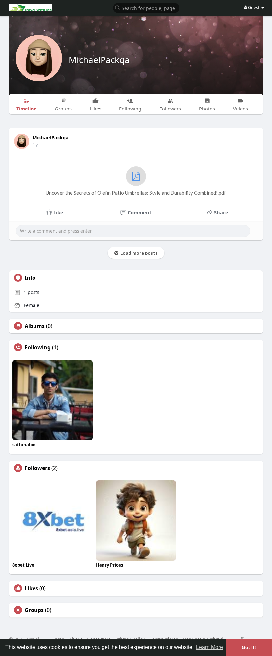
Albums (35, 325)
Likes (31, 588)
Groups (34, 610)
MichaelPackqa (99, 60)
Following (38, 347)
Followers (37, 468)
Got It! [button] (249, 647)
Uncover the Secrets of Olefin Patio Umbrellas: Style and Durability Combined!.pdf (136, 193)
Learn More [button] (209, 647)
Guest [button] (254, 7)
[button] (146, 7)
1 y (35, 145)
